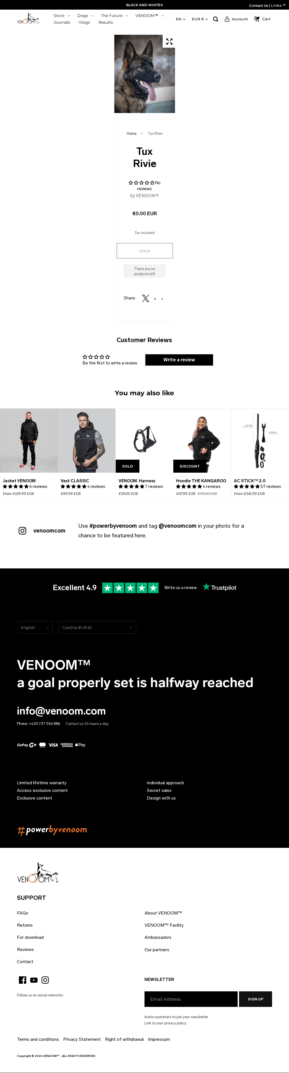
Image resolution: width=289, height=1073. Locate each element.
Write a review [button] (179, 359)
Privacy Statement (82, 1039)
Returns (25, 925)
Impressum (159, 1039)
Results (105, 22)
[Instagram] (45, 980)
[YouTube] (34, 980)
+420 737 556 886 (44, 724)
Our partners (156, 949)
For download (30, 937)
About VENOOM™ (163, 913)
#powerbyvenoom (113, 525)
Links (276, 5)
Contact (25, 961)
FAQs (22, 913)
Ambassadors (158, 937)
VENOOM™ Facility (164, 925)
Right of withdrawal (124, 1039)
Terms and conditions (38, 1039)
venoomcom (49, 530)
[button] (142, 182)
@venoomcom (177, 525)
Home (131, 133)
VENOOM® (147, 195)
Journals (62, 22)
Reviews (25, 949)
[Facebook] (22, 980)
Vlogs (84, 22)
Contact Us (258, 5)
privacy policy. (175, 1023)
